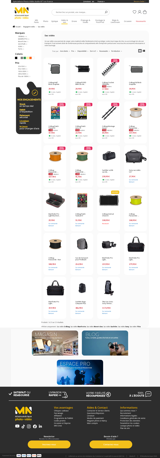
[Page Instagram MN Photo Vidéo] (29, 427)
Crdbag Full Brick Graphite (135, 83)
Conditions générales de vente (132, 418)
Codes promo (60, 420)
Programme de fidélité (63, 418)
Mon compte (92, 423)
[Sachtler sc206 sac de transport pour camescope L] (108, 156)
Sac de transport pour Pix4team (81, 259)
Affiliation (58, 415)
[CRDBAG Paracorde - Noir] (55, 244)
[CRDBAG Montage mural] (108, 112)
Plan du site (125, 428)
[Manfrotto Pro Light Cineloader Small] (108, 244)
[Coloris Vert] (25, 58)
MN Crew (58, 425)
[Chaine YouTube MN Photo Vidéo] (17, 426)
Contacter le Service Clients (98, 410)
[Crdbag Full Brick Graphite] (135, 68)
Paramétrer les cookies (129, 423)
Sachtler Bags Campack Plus (80, 302)
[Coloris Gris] (22, 58)
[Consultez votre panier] (144, 12)
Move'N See (23, 41)
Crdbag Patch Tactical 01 (80, 215)
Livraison (90, 415)
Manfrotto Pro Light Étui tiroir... (54, 215)
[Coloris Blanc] (19, 58)
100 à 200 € (23, 71)
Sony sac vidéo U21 (134, 171)
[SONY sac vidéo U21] (135, 156)
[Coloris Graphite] (33, 58)
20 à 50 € (22, 66)
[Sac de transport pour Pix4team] (82, 244)
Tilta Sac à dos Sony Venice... (107, 302)
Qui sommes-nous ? (128, 410)
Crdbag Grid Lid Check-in (108, 215)
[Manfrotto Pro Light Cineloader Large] (55, 287)
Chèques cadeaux (61, 410)
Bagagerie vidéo (29, 27)
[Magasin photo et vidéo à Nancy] (55, 343)
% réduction (115, 51)
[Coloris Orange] (30, 58)
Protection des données (130, 420)
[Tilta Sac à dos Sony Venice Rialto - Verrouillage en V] (108, 287)
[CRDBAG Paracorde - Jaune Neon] (135, 200)
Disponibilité (82, 51)
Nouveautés (103, 51)
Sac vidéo (41, 27)
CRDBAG (22, 36)
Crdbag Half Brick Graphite (53, 83)
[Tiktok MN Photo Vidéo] (23, 427)
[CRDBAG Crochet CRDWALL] (108, 68)
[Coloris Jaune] (27, 58)
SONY (21, 46)
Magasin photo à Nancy (97, 420)
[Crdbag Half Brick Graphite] (55, 68)
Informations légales (128, 415)
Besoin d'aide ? (139, 1)
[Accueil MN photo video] (23, 13)
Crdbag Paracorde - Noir (54, 259)
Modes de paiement (95, 418)
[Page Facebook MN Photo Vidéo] (35, 427)
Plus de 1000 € (24, 76)
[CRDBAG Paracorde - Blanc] (135, 112)
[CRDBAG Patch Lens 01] (82, 112)
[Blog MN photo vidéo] (105, 343)
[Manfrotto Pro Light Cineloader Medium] (135, 244)
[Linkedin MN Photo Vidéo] (40, 426)
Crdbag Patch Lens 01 (80, 127)
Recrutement (125, 413)
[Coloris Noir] (16, 58)
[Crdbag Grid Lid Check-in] (108, 200)
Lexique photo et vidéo (130, 425)
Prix (72, 51)
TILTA (21, 49)
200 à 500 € (23, 74)
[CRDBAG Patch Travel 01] (55, 112)
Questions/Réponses (95, 413)
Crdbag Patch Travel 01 (53, 127)
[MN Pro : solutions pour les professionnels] (80, 372)
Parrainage (58, 413)
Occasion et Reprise (62, 423)
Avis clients (64, 51)
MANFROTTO (23, 39)
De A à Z (93, 51)
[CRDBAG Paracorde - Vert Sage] (82, 156)
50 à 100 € (22, 69)
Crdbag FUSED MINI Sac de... (80, 83)
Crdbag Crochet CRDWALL (108, 83)
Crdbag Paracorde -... (134, 127)
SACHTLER (22, 44)
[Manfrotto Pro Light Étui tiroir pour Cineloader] (55, 200)
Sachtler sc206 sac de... (107, 171)
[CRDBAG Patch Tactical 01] (82, 200)
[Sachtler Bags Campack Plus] (82, 287)
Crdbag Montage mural (108, 127)
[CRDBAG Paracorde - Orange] (55, 156)
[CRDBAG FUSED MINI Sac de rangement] (82, 68)
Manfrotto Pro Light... (107, 259)
